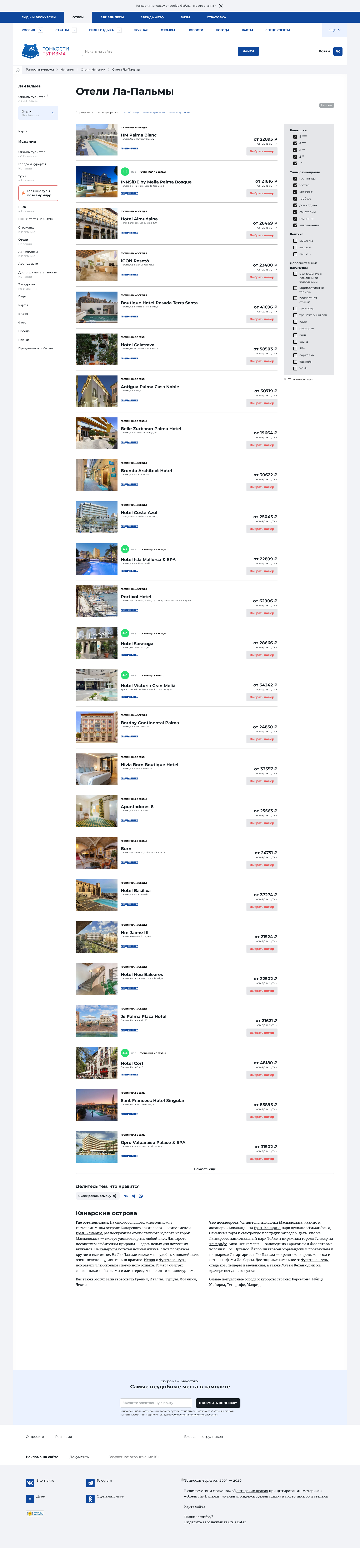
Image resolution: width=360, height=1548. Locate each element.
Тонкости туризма (40, 69)
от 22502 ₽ (266, 979)
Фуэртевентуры (315, 1260)
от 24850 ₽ (265, 727)
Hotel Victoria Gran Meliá (148, 686)
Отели (78, 17)
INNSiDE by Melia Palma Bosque (156, 182)
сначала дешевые (153, 112)
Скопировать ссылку (94, 1196)
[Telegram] (133, 1196)
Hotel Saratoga (137, 644)
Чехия (81, 1285)
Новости (195, 30)
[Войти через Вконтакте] (337, 51)
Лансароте (177, 1238)
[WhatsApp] (141, 1196)
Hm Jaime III (135, 932)
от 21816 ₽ (266, 181)
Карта (22, 131)
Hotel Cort (132, 1063)
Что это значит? (204, 6)
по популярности (108, 112)
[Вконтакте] (126, 1196)
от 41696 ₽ (266, 307)
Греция (141, 1279)
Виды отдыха (101, 30)
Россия (28, 30)
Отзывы (168, 30)
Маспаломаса (87, 1238)
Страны (62, 30)
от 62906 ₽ (265, 601)
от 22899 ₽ (266, 559)
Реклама (326, 105)
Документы (80, 1457)
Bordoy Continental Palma (150, 723)
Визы (185, 17)
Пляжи (23, 340)
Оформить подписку (218, 1403)
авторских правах (252, 1491)
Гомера (162, 1265)
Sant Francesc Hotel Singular (153, 1100)
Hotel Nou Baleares (142, 974)
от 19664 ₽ (266, 433)
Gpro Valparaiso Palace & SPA (153, 1142)
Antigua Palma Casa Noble (150, 387)
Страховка (216, 17)
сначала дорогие (179, 112)
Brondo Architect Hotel (146, 471)
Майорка (217, 1285)
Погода (222, 30)
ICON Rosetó (135, 261)
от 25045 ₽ (265, 517)
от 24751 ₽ (266, 853)
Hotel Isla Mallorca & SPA (148, 559)
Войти (324, 51)
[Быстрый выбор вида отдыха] (119, 30)
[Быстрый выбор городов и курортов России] (40, 30)
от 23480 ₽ (265, 265)
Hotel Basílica (136, 890)
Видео (23, 314)
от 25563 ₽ (266, 811)
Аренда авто (152, 17)
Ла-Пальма (29, 86)
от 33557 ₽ (266, 769)
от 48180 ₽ (266, 1063)
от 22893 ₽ (266, 139)
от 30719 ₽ (266, 391)
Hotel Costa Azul (139, 513)
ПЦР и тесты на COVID (35, 219)
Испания (67, 69)
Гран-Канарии (89, 1233)
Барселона (301, 1279)
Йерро (149, 1260)
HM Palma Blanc (139, 135)
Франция (188, 1279)
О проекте (35, 1437)
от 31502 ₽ (266, 1147)
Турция (171, 1279)
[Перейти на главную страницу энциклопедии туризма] (45, 51)
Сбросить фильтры (299, 379)
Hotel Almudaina (139, 219)
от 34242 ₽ (265, 685)
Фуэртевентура (172, 1260)
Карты (247, 30)
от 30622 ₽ (266, 475)
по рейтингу (131, 112)
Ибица (318, 1279)
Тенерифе (109, 1249)
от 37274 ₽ (266, 895)
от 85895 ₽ (266, 1105)
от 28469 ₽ (265, 223)
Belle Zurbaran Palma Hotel (151, 429)
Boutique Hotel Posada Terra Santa (159, 303)
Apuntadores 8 (137, 807)
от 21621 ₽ (267, 1021)
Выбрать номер (262, 151)
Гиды (22, 296)
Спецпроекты (277, 30)
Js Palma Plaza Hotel (143, 1016)
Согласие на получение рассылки (195, 1414)
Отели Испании (93, 69)
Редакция (63, 1437)
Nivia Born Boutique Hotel (149, 765)
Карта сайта (194, 1506)
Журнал (141, 30)
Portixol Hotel (136, 597)
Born (126, 849)
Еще (332, 30)
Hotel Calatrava (137, 345)
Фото (22, 322)
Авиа (112, 17)
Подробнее (129, 148)
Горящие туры (39, 193)
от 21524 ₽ (266, 937)
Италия (156, 1279)
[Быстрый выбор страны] (74, 30)
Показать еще (205, 1169)
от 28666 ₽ (265, 643)
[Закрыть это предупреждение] (221, 6)
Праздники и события (35, 348)
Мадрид (254, 1285)
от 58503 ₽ (266, 349)
